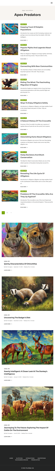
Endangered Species (21, 460)
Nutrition (19, 458)
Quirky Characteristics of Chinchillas (20, 264)
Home (11, 458)
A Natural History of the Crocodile (35, 121)
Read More (24, 40)
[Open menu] (51, 2)
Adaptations (42, 458)
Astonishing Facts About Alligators (35, 137)
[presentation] (27, 240)
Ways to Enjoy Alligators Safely (34, 103)
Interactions (30, 458)
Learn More (8, 270)
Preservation (35, 460)
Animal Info (23, 24)
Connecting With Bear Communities (36, 66)
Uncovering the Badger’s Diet (17, 318)
